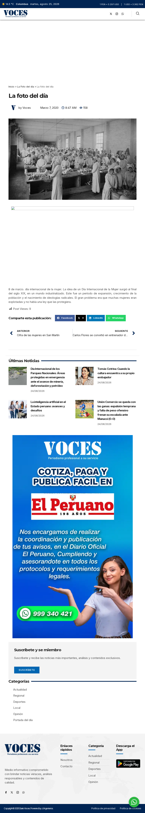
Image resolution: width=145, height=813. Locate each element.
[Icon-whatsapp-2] (122, 13)
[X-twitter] (111, 13)
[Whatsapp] (23, 792)
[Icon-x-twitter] (12, 792)
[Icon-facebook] (6, 792)
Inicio (11, 86)
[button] (100, 14)
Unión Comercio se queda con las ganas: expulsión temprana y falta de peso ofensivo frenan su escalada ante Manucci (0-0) (116, 410)
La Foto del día (25, 86)
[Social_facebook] (105, 13)
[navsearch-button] (137, 14)
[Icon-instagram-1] (116, 13)
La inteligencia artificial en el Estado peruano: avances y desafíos (48, 406)
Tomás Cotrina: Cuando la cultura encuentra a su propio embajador (115, 373)
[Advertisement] (72, 48)
